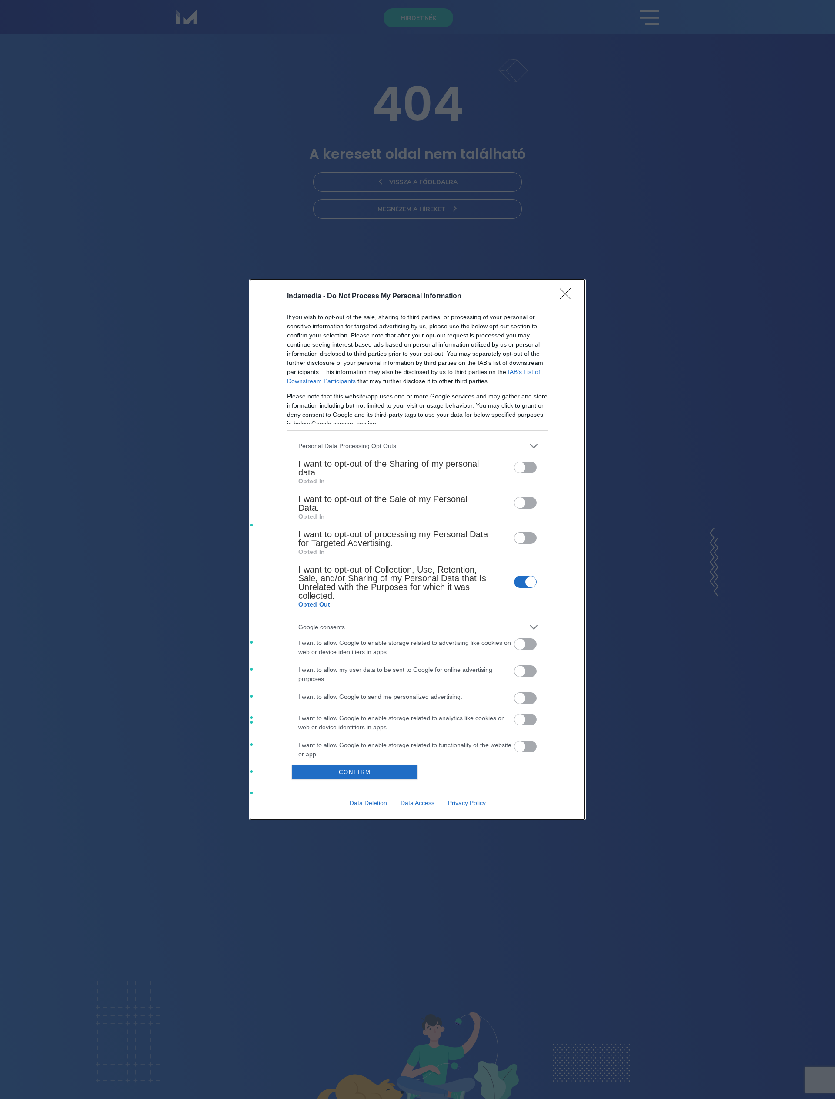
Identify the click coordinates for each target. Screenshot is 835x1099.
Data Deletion (368, 802)
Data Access (417, 802)
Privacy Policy (467, 802)
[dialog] (417, 549)
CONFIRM (355, 772)
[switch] (525, 467)
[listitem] (417, 446)
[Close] (568, 296)
